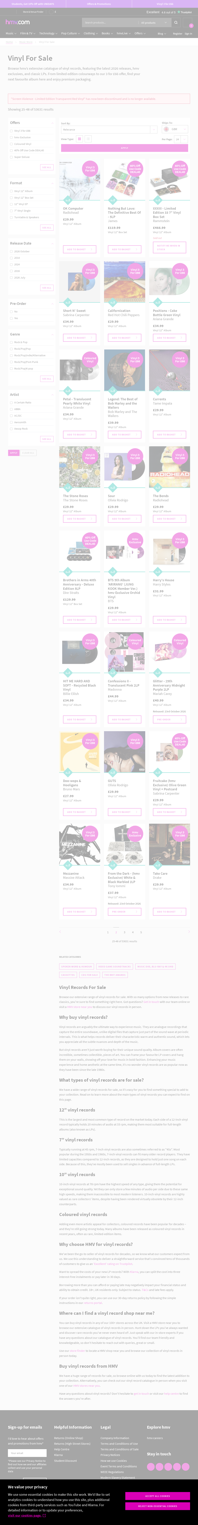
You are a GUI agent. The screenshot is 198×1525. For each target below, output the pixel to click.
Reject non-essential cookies (157, 1506)
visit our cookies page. (25, 1515)
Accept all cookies (157, 1496)
